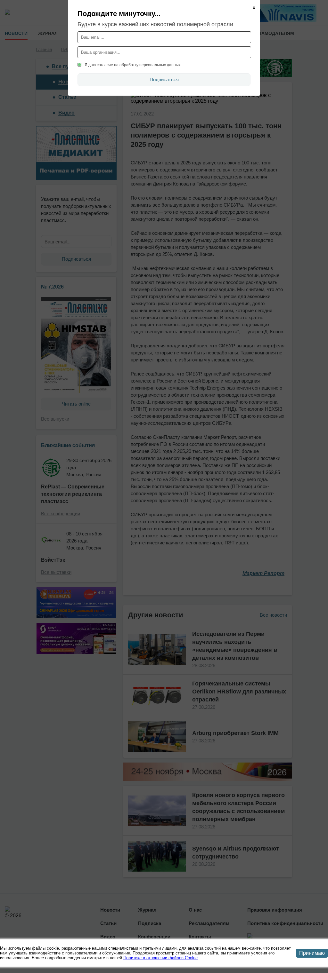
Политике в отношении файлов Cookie (160, 957)
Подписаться (164, 79)
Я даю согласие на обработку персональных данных (133, 65)
